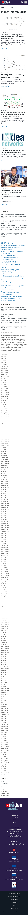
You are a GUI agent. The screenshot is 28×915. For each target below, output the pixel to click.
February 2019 (4, 521)
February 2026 (4, 366)
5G (2, 243)
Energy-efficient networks (9, 255)
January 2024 (4, 413)
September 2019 (5, 509)
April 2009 (3, 738)
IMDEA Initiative (7, 259)
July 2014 (3, 632)
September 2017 (5, 555)
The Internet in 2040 (11, 337)
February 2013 (4, 666)
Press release (4, 783)
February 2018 (4, 545)
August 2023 (4, 423)
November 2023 (5, 417)
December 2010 (5, 708)
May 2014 (3, 636)
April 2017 (3, 565)
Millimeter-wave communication (11, 274)
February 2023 (4, 435)
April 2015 (3, 614)
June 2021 (3, 469)
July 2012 (3, 676)
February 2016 (4, 594)
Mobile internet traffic (7, 278)
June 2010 (3, 720)
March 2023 (4, 433)
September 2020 (5, 487)
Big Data (22, 245)
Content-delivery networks (8, 251)
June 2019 (3, 513)
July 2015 (3, 608)
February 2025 (4, 388)
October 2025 (4, 374)
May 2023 (3, 429)
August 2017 (4, 557)
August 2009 (4, 732)
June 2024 (3, 402)
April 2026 (3, 362)
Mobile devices (20, 276)
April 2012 (3, 680)
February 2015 (4, 618)
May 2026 (3, 360)
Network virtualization (8, 290)
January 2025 (4, 390)
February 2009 (4, 742)
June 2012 (3, 678)
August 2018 (4, 533)
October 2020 (4, 485)
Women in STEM (21, 301)
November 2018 (5, 527)
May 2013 (3, 660)
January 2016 (4, 596)
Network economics (6, 280)
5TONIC (7, 243)
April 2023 (3, 431)
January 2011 (4, 706)
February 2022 (4, 457)
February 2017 (4, 569)
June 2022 (3, 449)
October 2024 (4, 396)
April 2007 (3, 771)
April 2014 (3, 638)
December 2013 (5, 646)
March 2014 (4, 640)
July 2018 (3, 535)
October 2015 (4, 602)
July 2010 (3, 718)
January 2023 (4, 437)
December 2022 (5, 439)
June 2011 (3, 698)
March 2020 (4, 497)
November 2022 (5, 441)
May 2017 (3, 563)
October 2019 (4, 507)
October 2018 (4, 529)
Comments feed (5, 793)
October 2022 (4, 443)
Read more (5, 48)
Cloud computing (6, 249)
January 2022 (4, 459)
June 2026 (3, 358)
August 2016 (4, 581)
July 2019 (3, 511)
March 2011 (4, 704)
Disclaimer (14, 902)
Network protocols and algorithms (13, 286)
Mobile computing (7, 276)
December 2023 (5, 415)
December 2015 (5, 598)
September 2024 (5, 398)
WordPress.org (5, 795)
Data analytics (6, 253)
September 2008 (5, 750)
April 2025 (3, 384)
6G (12, 243)
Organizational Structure (14, 831)
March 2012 (4, 682)
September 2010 (5, 714)
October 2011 (4, 692)
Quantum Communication (13, 292)
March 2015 (4, 616)
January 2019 (4, 523)
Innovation (15, 264)
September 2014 (5, 628)
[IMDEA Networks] (6, 2)
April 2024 (3, 407)
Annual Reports (14, 833)
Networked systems (8, 282)
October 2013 (4, 650)
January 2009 (4, 744)
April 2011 (3, 702)
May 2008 (3, 754)
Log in (2, 789)
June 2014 (3, 634)
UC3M (15, 294)
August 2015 (4, 606)
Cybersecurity (20, 251)
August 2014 (4, 630)
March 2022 (4, 455)
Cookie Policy (14, 908)
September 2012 (5, 672)
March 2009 (4, 740)
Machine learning (6, 272)
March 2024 (4, 409)
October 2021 (4, 465)
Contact (15, 815)
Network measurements (8, 284)
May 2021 (3, 471)
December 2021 (5, 461)
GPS (18, 257)
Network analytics (20, 278)
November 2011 (5, 690)
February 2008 (4, 758)
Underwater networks (6, 296)
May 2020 (3, 493)
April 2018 (3, 541)
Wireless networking (9, 301)
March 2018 (4, 543)
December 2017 (5, 549)
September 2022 (5, 445)
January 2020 (4, 501)
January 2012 (4, 686)
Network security (6, 288)
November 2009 (5, 728)
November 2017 (5, 551)
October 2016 (4, 577)
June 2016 (3, 586)
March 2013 (4, 664)
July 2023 (3, 425)
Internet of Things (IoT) (10, 270)
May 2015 (3, 612)
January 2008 (4, 760)
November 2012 (5, 668)
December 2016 (5, 573)
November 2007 (5, 762)
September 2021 (5, 467)
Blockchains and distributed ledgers (10, 247)
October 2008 (4, 748)
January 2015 (4, 620)
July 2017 (3, 559)
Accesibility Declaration (14, 896)
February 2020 (4, 499)
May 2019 (3, 515)
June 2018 (3, 537)
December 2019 (5, 503)
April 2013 (3, 662)
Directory (15, 818)
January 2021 (4, 479)
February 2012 (4, 684)
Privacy (3, 292)
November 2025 (5, 372)
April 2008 (3, 756)
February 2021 (4, 477)
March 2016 (4, 592)
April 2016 (3, 590)
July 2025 (3, 378)
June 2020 (3, 491)
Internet (4, 267)
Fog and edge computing (8, 257)
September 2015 (5, 604)
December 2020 (5, 481)
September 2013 (5, 652)
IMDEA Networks (9, 262)
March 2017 (4, 567)
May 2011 (3, 700)
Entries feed (4, 791)
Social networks (6, 294)
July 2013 (3, 656)
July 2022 (3, 447)
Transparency (15, 835)
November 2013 (5, 648)
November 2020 (5, 483)
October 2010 (4, 712)
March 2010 (4, 722)
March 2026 (4, 364)
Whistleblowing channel (15, 837)
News (2, 781)
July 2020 (3, 489)
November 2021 (5, 463)
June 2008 (3, 752)
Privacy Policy (14, 899)
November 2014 (5, 624)
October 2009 (4, 730)
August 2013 (4, 654)
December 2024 (5, 392)
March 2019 (4, 519)
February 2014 (4, 642)
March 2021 (4, 475)
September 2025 (5, 376)
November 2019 (5, 505)
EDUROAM (15, 820)
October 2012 (4, 670)
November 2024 (5, 394)
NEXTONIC (18, 290)
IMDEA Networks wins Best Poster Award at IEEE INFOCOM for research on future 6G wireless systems (13, 234)
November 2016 (5, 575)
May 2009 (3, 736)
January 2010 (4, 726)
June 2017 (3, 561)
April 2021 (3, 473)
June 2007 (3, 769)
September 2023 (5, 421)
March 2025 (4, 386)
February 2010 (4, 724)
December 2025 (5, 370)
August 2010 (4, 716)
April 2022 (3, 453)
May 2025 (3, 382)
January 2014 (4, 644)
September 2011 (5, 694)
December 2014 (5, 622)
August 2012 (4, 674)
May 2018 (3, 539)
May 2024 (3, 405)
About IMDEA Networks (15, 829)
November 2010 (5, 710)
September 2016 (5, 579)
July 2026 (3, 356)
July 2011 (3, 696)
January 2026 (4, 368)
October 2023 (4, 419)
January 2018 (4, 547)
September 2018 (5, 531)
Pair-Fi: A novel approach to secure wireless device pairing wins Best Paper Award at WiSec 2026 (13, 216)
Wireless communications (11, 298)
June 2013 (3, 658)
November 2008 (5, 746)
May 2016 (3, 588)
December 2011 (5, 688)
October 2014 (4, 626)
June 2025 (3, 380)
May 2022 (3, 451)
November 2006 (5, 773)
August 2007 (4, 765)
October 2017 (4, 553)
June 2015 (3, 610)
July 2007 (3, 767)
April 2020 (3, 495)
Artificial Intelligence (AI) (9, 245)
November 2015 (5, 600)
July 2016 (3, 584)
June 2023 (3, 427)
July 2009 (3, 734)
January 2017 (4, 571)
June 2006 (3, 775)
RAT (14, 905)
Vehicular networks (17, 296)
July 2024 (3, 400)
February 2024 (4, 411)
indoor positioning (5, 264)
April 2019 (3, 517)
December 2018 (5, 525)
